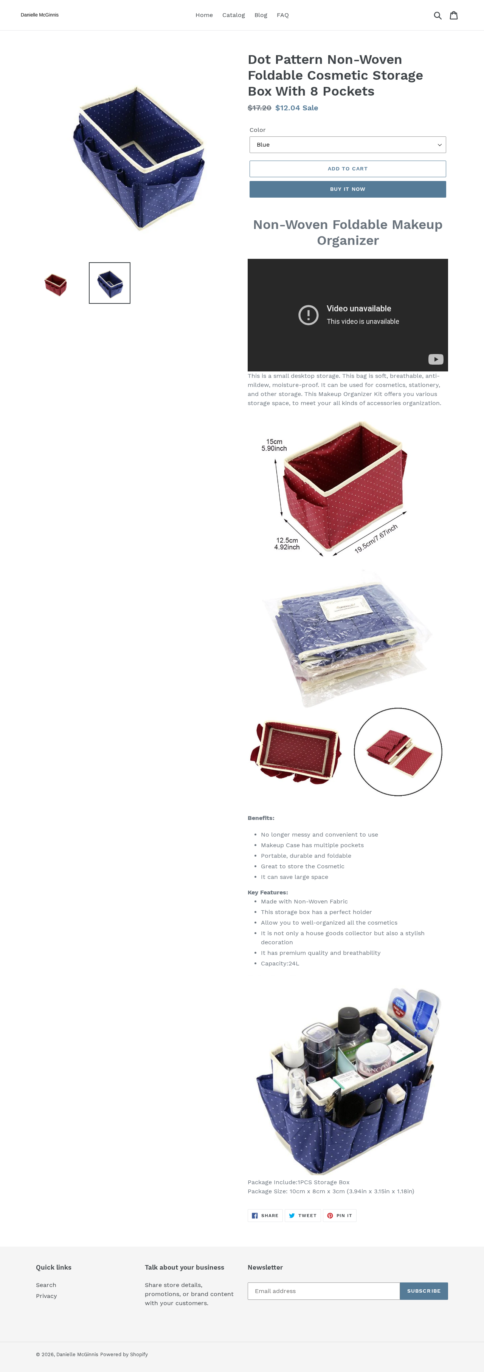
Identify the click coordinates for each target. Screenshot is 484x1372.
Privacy (46, 1295)
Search (46, 1284)
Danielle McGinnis (77, 1354)
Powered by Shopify (124, 1354)
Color (258, 129)
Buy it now (348, 189)
